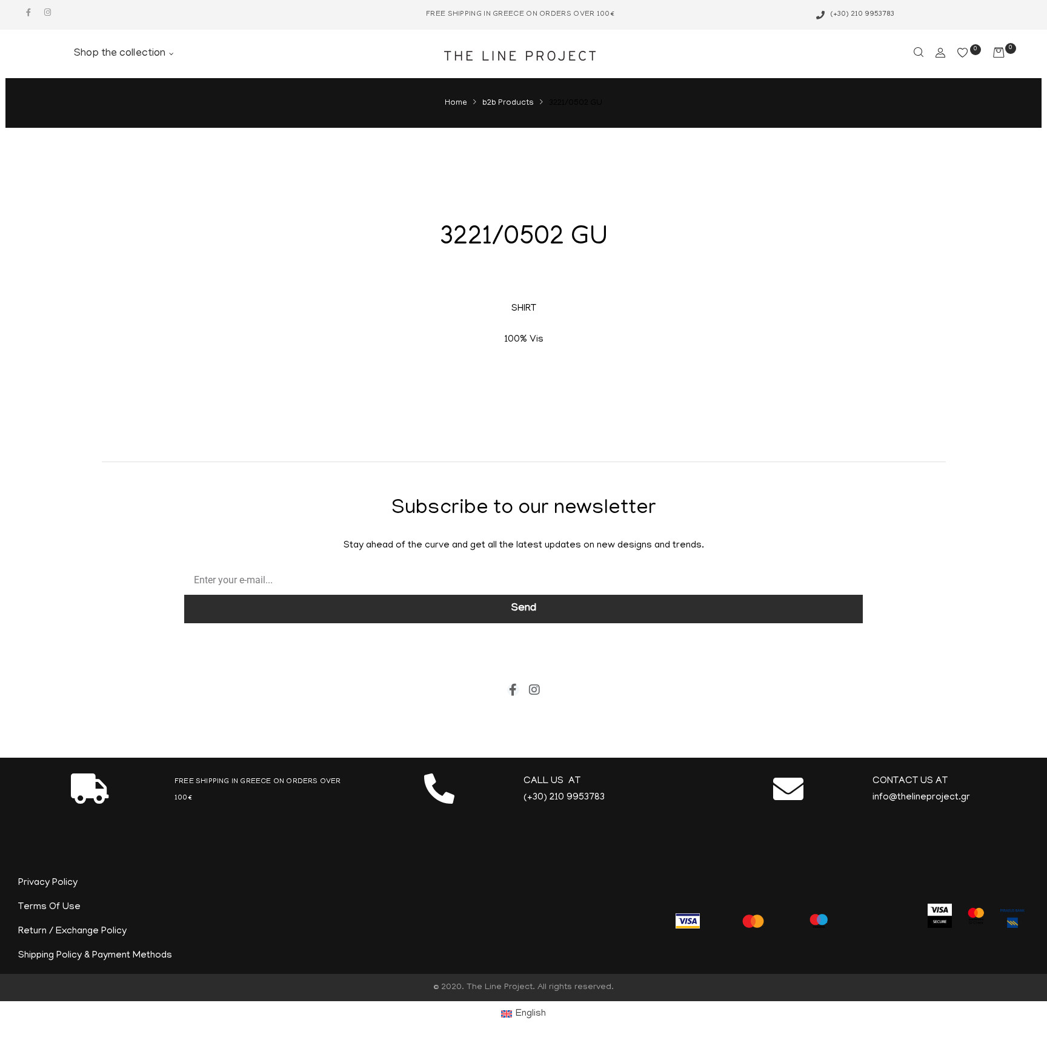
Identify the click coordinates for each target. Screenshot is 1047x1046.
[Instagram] (48, 12)
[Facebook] (28, 12)
